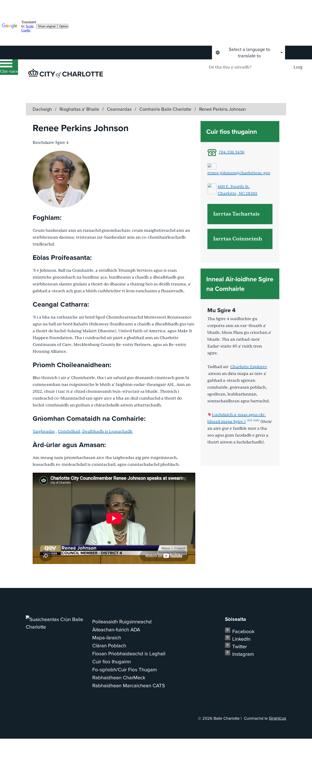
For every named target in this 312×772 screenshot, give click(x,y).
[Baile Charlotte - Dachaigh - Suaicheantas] (65, 73)
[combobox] (248, 52)
